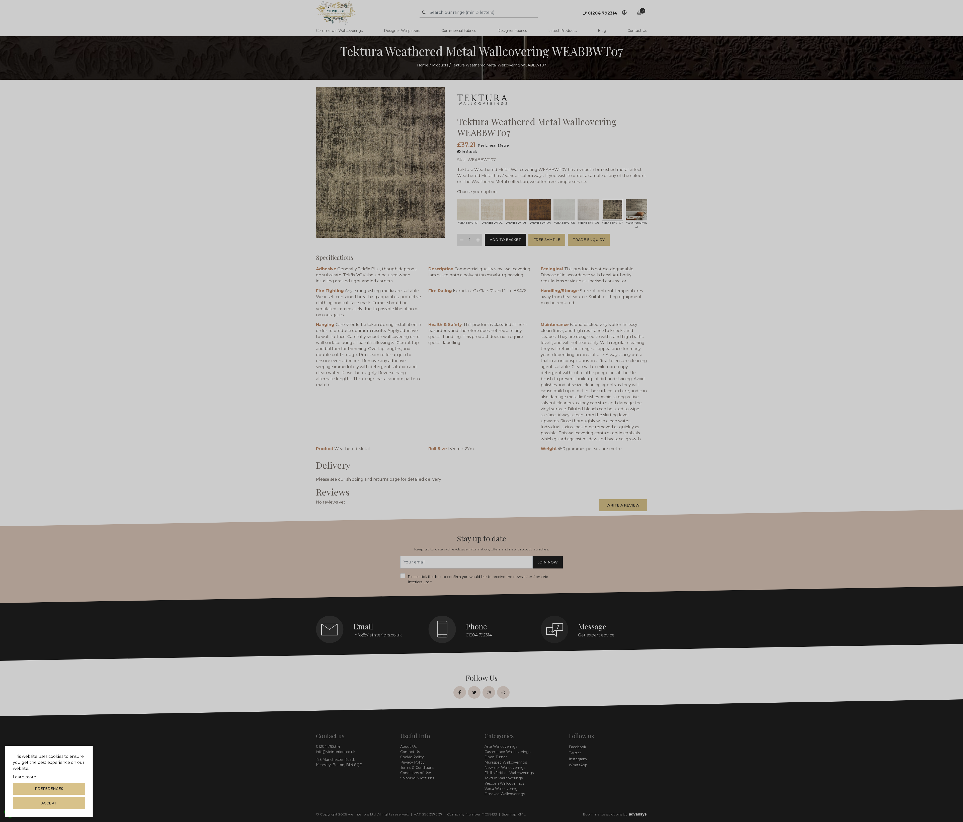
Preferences (49, 788)
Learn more (24, 777)
